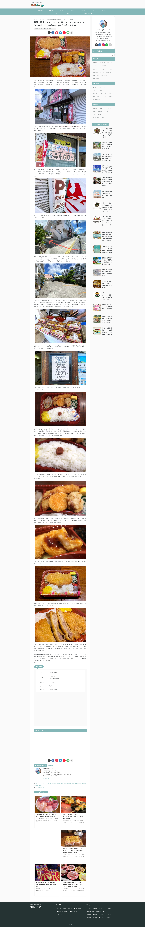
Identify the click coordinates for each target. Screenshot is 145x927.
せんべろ (100, 111)
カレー (94, 90)
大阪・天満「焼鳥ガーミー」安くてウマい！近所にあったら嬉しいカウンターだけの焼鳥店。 (73, 816)
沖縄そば (95, 62)
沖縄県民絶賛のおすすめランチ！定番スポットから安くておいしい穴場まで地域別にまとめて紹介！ (107, 236)
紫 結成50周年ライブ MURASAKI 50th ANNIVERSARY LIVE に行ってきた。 (46, 884)
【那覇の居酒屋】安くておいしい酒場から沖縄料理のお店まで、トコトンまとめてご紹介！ (107, 182)
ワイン (94, 114)
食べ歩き (62, 10)
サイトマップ (60, 914)
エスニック (104, 96)
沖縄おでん (95, 72)
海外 (94, 10)
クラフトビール (107, 108)
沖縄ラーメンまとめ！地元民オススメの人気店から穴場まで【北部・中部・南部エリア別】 (107, 207)
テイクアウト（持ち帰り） (41, 783)
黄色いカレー (105, 69)
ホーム (59, 908)
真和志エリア (78, 783)
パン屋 (100, 93)
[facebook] (52, 32)
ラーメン (100, 90)
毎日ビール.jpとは (88, 13)
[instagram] (47, 778)
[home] (49, 778)
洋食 (94, 96)
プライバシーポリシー (63, 911)
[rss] (106, 44)
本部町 (108, 917)
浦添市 (95, 914)
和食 (110, 93)
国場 (53, 783)
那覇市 (83, 783)
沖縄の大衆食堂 (102, 66)
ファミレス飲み (96, 117)
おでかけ (104, 10)
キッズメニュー (96, 99)
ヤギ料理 (102, 72)
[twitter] (49, 32)
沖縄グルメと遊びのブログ (35, 904)
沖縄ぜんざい (104, 75)
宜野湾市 (102, 914)
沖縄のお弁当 (57, 783)
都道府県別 (83, 10)
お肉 (105, 93)
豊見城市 (99, 911)
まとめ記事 (40, 10)
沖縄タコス (109, 62)
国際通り (109, 908)
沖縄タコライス (96, 69)
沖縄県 (73, 783)
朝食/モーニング (102, 87)
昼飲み (94, 111)
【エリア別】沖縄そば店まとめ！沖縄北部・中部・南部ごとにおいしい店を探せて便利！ (107, 133)
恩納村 (101, 917)
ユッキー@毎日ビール (50, 28)
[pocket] (56, 32)
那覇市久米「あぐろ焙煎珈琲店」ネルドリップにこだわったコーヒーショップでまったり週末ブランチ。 (73, 850)
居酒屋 (100, 108)
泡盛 (103, 117)
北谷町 (109, 914)
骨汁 (111, 69)
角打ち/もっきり (101, 114)
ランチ (49, 783)
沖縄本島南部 (68, 783)
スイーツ (95, 93)
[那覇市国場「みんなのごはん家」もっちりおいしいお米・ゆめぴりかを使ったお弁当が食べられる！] (60, 32)
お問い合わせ (74, 911)
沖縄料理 (72, 10)
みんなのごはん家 (40, 787)
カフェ (105, 90)
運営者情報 (78, 908)
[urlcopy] (71, 32)
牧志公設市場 (91, 911)
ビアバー (106, 111)
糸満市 (105, 911)
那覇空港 (102, 908)
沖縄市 (89, 917)
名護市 (95, 917)
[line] (67, 32)
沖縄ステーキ (102, 62)
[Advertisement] (47, 743)
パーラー (95, 66)
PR (77, 13)
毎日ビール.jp (35, 907)
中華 (98, 96)
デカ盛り (111, 96)
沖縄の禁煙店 (96, 78)
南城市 (89, 914)
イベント (67, 13)
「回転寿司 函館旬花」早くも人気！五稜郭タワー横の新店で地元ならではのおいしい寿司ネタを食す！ (73, 884)
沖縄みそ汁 (108, 72)
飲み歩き (51, 10)
